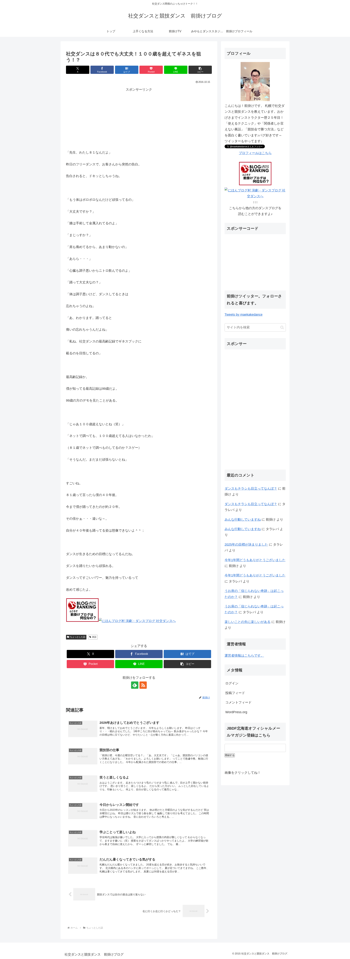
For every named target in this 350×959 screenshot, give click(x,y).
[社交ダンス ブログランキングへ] (82, 621)
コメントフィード (238, 702)
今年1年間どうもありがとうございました (255, 560)
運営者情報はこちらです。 (244, 655)
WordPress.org (236, 712)
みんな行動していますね (243, 519)
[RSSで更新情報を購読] (143, 685)
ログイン (231, 683)
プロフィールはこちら (255, 153)
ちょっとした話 (77, 637)
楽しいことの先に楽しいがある (248, 622)
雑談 (94, 637)
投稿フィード (235, 693)
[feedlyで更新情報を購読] (134, 685)
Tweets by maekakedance (243, 314)
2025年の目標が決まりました (246, 544)
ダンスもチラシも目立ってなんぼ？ (251, 488)
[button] (200, 70)
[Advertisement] (139, 118)
